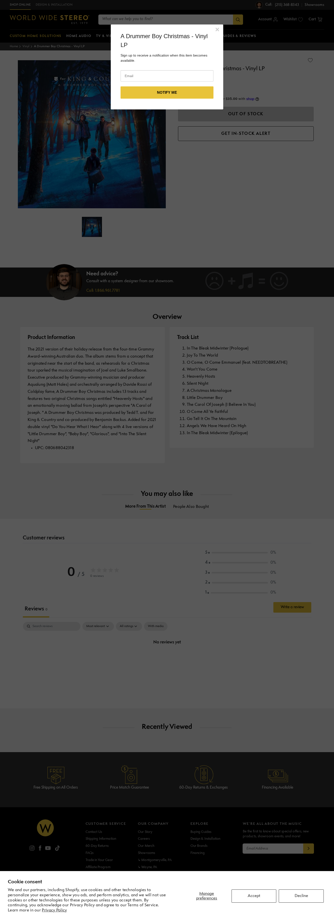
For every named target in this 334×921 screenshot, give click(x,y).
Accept (254, 896)
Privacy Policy (54, 910)
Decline (301, 896)
